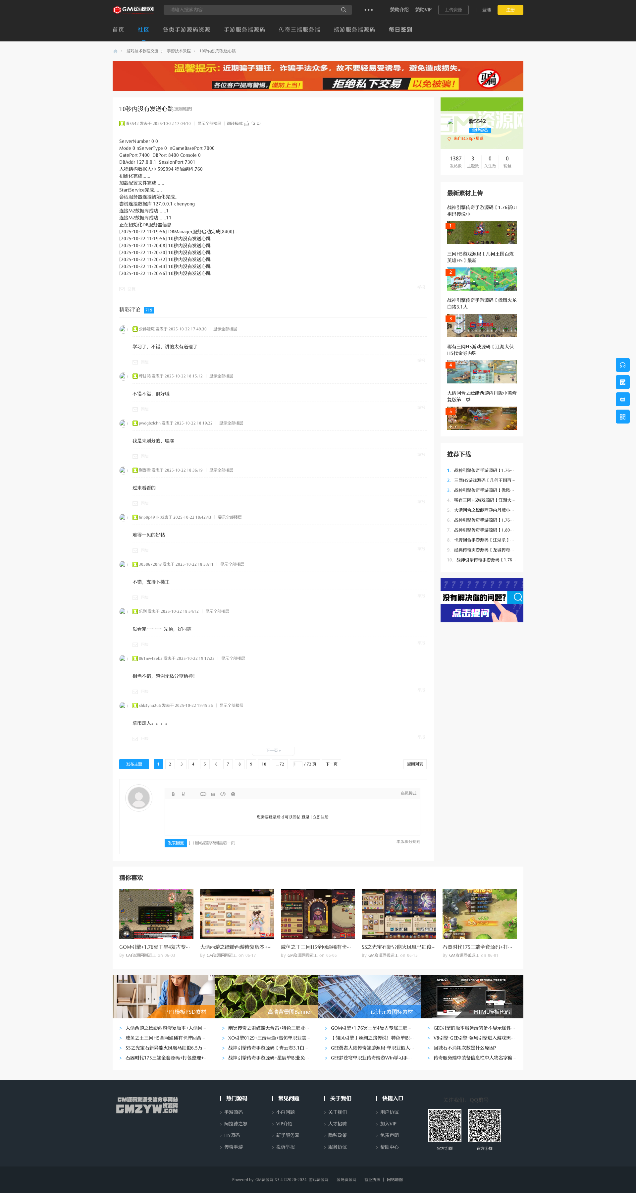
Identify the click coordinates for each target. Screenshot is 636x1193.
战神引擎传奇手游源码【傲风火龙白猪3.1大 (492, 490)
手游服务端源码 (245, 30)
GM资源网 (115, 51)
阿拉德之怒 (235, 1123)
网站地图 (395, 1179)
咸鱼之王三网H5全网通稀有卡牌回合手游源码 (331, 947)
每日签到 (401, 30)
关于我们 (337, 1112)
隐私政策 (337, 1135)
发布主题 (134, 764)
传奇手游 (233, 1147)
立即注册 (321, 817)
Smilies (233, 794)
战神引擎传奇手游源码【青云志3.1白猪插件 (273, 1048)
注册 (510, 9)
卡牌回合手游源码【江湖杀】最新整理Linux (492, 540)
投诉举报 (285, 1147)
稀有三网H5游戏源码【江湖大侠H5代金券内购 (495, 500)
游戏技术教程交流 (142, 51)
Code (223, 794)
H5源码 (232, 1135)
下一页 (332, 764)
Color (183, 794)
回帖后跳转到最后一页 (215, 843)
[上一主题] (252, 123)
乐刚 (143, 611)
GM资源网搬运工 (141, 955)
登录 (305, 817)
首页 (119, 30)
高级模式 (409, 793)
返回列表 (415, 764)
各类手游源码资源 (187, 30)
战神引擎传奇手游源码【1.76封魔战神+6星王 (494, 520)
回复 (131, 289)
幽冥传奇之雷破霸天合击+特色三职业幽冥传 (273, 1028)
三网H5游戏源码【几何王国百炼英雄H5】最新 (495, 480)
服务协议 (337, 1147)
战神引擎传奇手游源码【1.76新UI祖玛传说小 (493, 470)
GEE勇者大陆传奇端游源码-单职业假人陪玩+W (379, 1048)
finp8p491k (149, 517)
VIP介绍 (284, 1123)
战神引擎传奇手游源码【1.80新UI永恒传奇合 (493, 530)
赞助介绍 (399, 9)
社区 (144, 30)
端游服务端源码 (355, 30)
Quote (213, 794)
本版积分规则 (408, 841)
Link (203, 794)
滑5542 (132, 123)
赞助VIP (423, 9)
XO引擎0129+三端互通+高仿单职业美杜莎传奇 (276, 1038)
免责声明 (389, 1135)
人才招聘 (337, 1123)
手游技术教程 (179, 51)
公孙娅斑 (147, 329)
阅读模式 (235, 123)
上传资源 (453, 9)
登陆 (486, 9)
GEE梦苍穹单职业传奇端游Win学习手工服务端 (378, 1057)
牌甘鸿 (145, 376)
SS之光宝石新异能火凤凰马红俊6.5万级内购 (410, 947)
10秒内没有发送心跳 (217, 51)
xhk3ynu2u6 (150, 705)
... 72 (280, 764)
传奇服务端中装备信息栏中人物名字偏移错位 (480, 1057)
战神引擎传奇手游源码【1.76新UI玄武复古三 (494, 559)
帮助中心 (389, 1147)
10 (264, 764)
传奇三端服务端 (300, 30)
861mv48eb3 (151, 658)
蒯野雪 (145, 470)
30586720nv (150, 564)
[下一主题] (259, 123)
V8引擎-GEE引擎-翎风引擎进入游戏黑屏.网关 (480, 1038)
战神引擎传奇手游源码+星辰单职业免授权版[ (274, 1057)
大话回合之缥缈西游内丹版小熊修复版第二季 (493, 510)
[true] (344, 10)
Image (193, 794)
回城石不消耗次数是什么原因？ (466, 1048)
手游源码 (233, 1112)
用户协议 (389, 1112)
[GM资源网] (134, 13)
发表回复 (176, 843)
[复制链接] (183, 109)
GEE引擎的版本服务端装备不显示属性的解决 (479, 1028)
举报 (421, 287)
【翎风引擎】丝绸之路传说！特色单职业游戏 (377, 1038)
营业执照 (372, 1179)
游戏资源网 (319, 1179)
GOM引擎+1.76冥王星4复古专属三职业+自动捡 (171, 947)
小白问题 (285, 1112)
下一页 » (273, 750)
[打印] (246, 123)
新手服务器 (287, 1135)
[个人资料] (454, 131)
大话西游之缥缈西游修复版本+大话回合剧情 (248, 947)
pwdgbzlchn (150, 423)
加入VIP (388, 1123)
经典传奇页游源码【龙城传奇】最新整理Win (493, 549)
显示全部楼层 (209, 123)
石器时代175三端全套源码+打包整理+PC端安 (492, 947)
